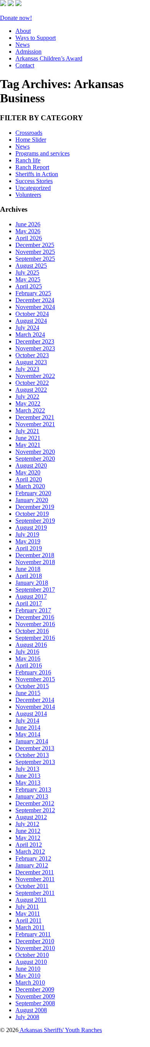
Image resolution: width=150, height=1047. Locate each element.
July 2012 (27, 824)
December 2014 (34, 700)
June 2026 (27, 224)
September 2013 (35, 762)
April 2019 (28, 548)
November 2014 (35, 706)
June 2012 (27, 831)
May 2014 (27, 734)
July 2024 (27, 327)
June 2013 (27, 775)
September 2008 (35, 1003)
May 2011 (27, 913)
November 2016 (35, 624)
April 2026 (28, 238)
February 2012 (33, 858)
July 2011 (27, 906)
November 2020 (35, 451)
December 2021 (34, 417)
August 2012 (31, 817)
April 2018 (28, 576)
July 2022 (27, 396)
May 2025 (27, 279)
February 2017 (33, 610)
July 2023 (27, 369)
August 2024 (31, 320)
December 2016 (34, 617)
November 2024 (35, 307)
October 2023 (32, 355)
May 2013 (27, 782)
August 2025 (31, 265)
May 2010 (27, 975)
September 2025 (35, 258)
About (23, 31)
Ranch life (27, 160)
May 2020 (27, 472)
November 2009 (35, 996)
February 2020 (33, 493)
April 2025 (28, 286)
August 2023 (31, 362)
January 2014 (31, 741)
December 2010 (34, 941)
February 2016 (33, 672)
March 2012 (30, 851)
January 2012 (31, 865)
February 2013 (33, 789)
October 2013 (32, 755)
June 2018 (27, 569)
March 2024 (30, 334)
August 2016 (31, 644)
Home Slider (30, 139)
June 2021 (27, 438)
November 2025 (35, 252)
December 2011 (34, 872)
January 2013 (31, 796)
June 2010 (27, 968)
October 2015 (32, 686)
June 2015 (27, 693)
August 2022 (31, 389)
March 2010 (30, 982)
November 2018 (35, 562)
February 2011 (33, 934)
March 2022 (30, 410)
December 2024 (34, 300)
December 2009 (34, 989)
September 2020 (35, 458)
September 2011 (35, 893)
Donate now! (16, 18)
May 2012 (27, 837)
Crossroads (28, 132)
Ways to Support (35, 37)
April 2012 (28, 844)
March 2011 (30, 927)
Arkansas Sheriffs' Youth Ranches (60, 1030)
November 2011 (35, 879)
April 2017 (28, 603)
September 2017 (35, 589)
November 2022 (35, 376)
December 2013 (34, 748)
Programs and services (42, 153)
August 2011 (31, 899)
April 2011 (28, 920)
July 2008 (27, 1017)
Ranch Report (32, 167)
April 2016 (28, 665)
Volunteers (28, 194)
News (22, 44)
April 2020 (28, 479)
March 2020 (30, 486)
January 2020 (31, 500)
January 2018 (31, 582)
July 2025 (27, 272)
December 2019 (34, 507)
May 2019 (27, 541)
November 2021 (35, 424)
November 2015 (35, 679)
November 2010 (35, 948)
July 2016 (27, 651)
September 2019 (35, 520)
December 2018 (34, 555)
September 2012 (35, 810)
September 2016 (35, 638)
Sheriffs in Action (36, 174)
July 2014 (27, 720)
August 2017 (31, 596)
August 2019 (31, 527)
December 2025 (34, 245)
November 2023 (35, 348)
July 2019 (27, 534)
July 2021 (27, 431)
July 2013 (27, 769)
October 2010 (32, 955)
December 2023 (34, 341)
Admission (28, 51)
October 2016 (32, 631)
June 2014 (27, 727)
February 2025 (33, 293)
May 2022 (27, 403)
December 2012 (34, 803)
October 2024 (32, 314)
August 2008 (31, 1010)
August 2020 (31, 465)
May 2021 (27, 445)
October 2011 (31, 886)
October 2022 (32, 383)
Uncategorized (33, 188)
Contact (24, 65)
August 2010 (31, 962)
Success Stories (34, 181)
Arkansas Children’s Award (48, 58)
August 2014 (31, 713)
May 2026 (27, 231)
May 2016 (27, 658)
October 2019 (32, 513)
